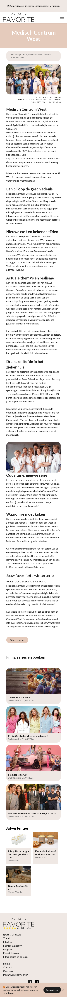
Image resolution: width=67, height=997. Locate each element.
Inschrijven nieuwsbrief (15, 974)
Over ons (8, 970)
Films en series (17, 639)
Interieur (7, 941)
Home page (16, 54)
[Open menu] (62, 17)
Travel (6, 938)
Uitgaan (7, 949)
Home (6, 963)
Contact (7, 967)
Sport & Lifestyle (12, 934)
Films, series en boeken (32, 54)
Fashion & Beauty (12, 945)
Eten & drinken (11, 953)
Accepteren (52, 989)
